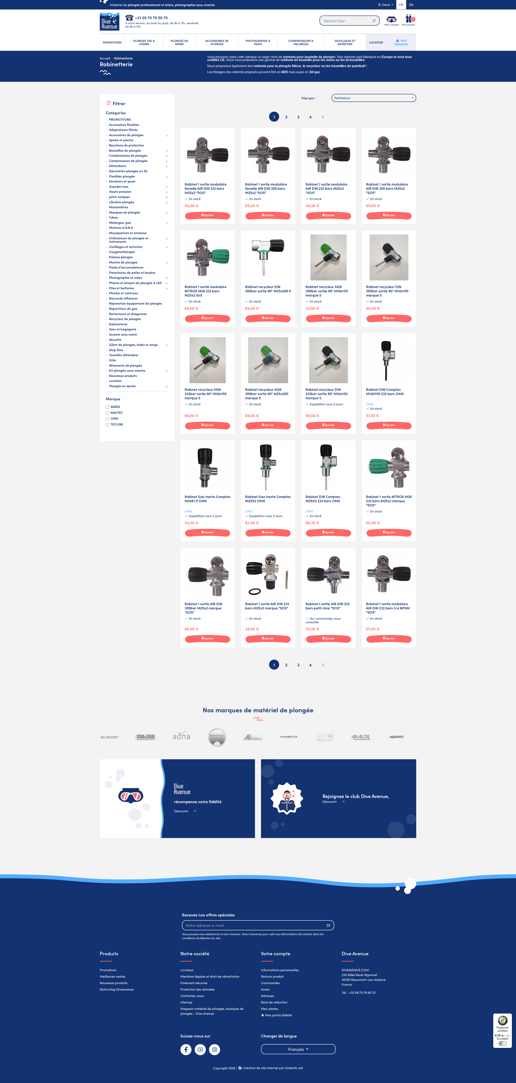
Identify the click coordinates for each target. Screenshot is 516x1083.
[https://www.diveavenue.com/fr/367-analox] (360, 737)
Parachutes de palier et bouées (132, 272)
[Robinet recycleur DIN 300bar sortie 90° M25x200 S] (268, 278)
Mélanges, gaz (120, 222)
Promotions (108, 970)
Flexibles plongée (122, 176)
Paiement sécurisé (193, 983)
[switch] (503, 1043)
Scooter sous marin (123, 334)
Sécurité (115, 339)
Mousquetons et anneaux (128, 233)
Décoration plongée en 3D (128, 171)
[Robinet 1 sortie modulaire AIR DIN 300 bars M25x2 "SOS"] (389, 176)
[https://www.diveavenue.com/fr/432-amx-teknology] (325, 737)
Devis (386, 4)
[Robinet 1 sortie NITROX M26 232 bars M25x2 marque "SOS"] (389, 490)
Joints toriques (119, 197)
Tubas (113, 217)
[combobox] (374, 98)
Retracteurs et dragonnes (128, 314)
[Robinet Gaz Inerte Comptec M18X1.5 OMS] (208, 490)
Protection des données (197, 989)
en (411, 4)
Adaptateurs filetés (123, 130)
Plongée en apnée (122, 386)
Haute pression (120, 191)
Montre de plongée (123, 262)
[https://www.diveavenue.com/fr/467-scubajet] (110, 737)
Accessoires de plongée (126, 135)
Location (115, 381)
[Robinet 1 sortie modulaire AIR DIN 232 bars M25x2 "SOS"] (329, 176)
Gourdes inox (118, 186)
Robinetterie (118, 324)
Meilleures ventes (112, 976)
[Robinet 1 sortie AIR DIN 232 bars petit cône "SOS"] (329, 597)
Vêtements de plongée (125, 365)
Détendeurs (117, 166)
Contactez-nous (192, 996)
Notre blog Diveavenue (117, 989)
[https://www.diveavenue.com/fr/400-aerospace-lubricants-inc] (253, 737)
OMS (114, 418)
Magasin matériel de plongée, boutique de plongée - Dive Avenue (211, 1011)
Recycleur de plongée (125, 319)
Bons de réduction (274, 1002)
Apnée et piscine (121, 140)
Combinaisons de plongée (128, 155)
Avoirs (265, 989)
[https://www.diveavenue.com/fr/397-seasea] (145, 737)
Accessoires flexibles (124, 125)
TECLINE (117, 424)
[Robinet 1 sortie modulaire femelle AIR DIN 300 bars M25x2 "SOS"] (268, 176)
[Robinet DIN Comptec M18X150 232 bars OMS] (389, 383)
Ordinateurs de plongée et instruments (128, 239)
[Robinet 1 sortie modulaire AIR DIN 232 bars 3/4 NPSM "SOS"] (389, 597)
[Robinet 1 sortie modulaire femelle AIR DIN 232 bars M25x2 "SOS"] (208, 176)
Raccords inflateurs (123, 298)
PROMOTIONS (120, 119)
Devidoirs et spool (122, 181)
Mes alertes (269, 1008)
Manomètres (118, 207)
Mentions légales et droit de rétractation (209, 976)
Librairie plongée (121, 202)
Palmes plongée (121, 257)
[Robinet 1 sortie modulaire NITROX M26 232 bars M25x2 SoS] (208, 278)
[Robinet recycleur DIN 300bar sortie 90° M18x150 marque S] (389, 278)
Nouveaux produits (123, 376)
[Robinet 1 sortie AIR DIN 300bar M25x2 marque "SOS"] (208, 597)
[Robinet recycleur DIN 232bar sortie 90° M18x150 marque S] (329, 383)
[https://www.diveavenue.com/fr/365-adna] (181, 737)
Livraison (187, 970)
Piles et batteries (121, 288)
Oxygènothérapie (122, 252)
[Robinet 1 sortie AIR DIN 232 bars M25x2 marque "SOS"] (268, 597)
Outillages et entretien (126, 247)
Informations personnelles (280, 970)
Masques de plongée (124, 212)
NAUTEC (117, 412)
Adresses (267, 996)
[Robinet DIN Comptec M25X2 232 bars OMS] (329, 490)
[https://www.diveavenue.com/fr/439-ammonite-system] (289, 737)
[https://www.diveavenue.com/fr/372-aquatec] (396, 737)
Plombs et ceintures (123, 293)
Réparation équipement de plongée (135, 303)
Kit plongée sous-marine (127, 370)
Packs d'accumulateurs (126, 267)
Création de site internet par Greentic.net (273, 1068)
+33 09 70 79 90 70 (151, 17)
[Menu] (509, 1015)
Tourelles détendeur (123, 355)
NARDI (115, 407)
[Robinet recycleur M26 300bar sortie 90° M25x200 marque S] (268, 383)
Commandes (270, 983)
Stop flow (116, 350)
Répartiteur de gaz (123, 308)
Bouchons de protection (126, 145)
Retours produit (272, 976)
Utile (112, 360)
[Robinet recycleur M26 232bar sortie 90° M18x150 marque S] (208, 383)
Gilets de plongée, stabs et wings (133, 344)
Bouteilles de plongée (125, 150)
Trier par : (308, 98)
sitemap (186, 1002)
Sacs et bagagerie (122, 329)
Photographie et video (125, 277)
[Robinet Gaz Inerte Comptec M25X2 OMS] (268, 490)
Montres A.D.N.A (121, 227)
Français (296, 1049)
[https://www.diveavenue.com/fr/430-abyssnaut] (217, 737)
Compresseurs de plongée (128, 161)
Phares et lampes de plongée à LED (135, 283)
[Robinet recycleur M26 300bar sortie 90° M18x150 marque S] (329, 278)
